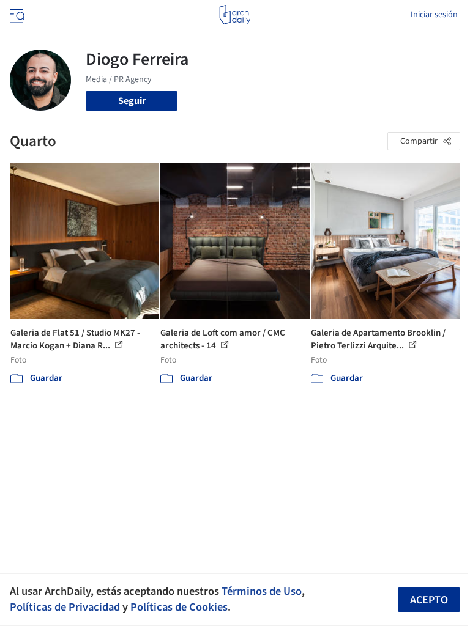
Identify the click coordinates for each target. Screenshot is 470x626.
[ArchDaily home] (234, 14)
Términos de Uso (262, 591)
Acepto (429, 600)
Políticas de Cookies (179, 607)
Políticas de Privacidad (65, 607)
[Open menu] (15, 14)
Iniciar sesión (434, 14)
